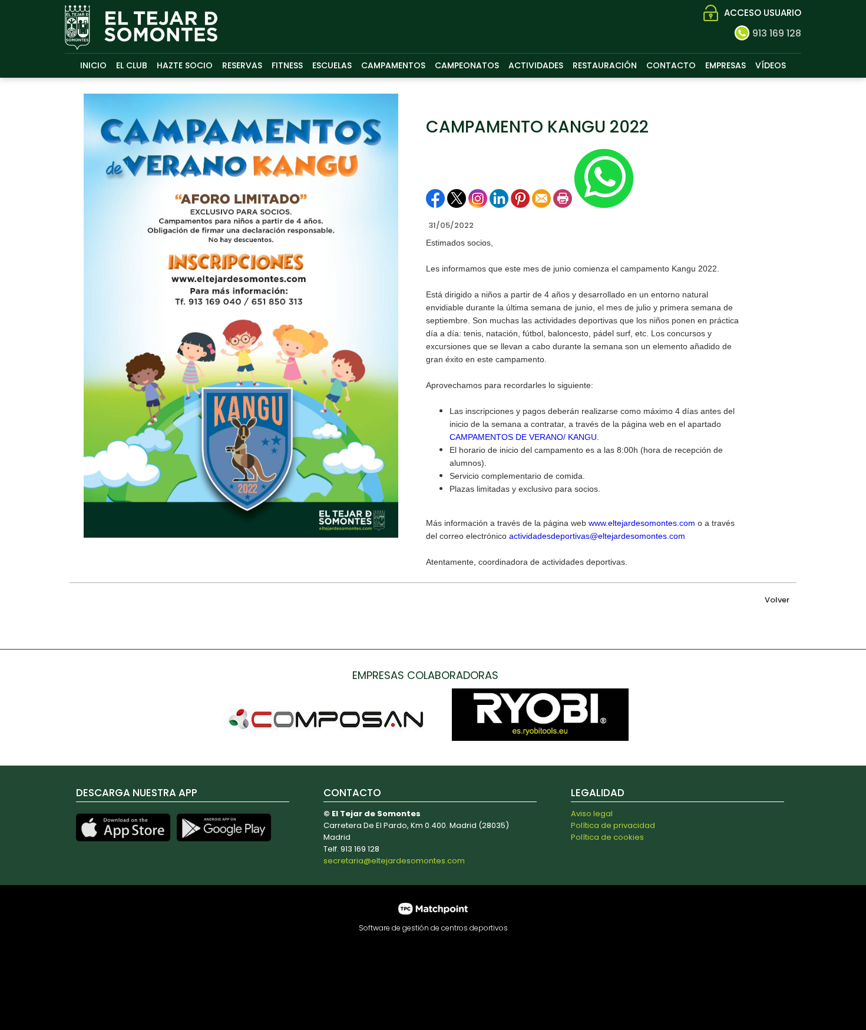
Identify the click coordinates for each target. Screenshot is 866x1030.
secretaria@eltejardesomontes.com (394, 860)
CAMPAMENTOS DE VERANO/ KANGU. (524, 437)
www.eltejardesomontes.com (642, 523)
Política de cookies (607, 837)
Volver (777, 599)
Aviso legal (592, 813)
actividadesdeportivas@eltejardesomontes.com (597, 536)
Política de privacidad (613, 825)
